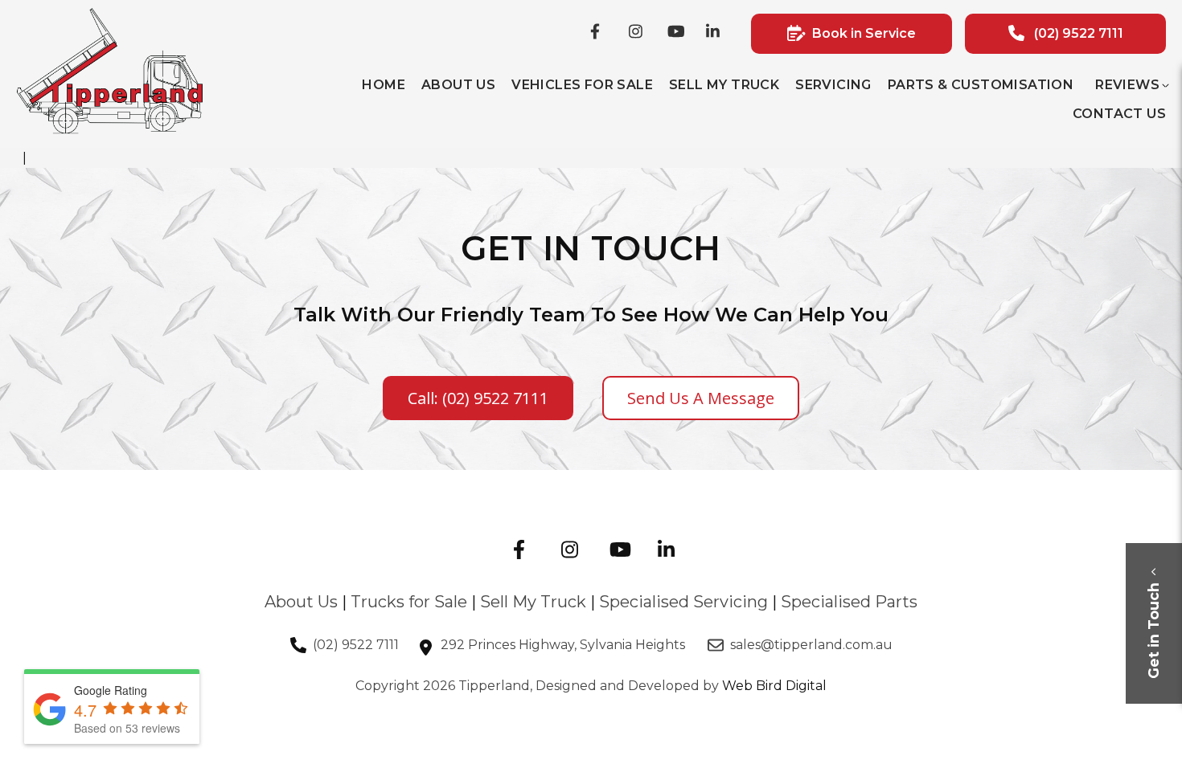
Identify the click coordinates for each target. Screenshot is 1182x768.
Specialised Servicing (683, 601)
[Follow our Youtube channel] (677, 34)
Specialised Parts (849, 601)
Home (383, 84)
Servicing (833, 84)
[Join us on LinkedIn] (715, 34)
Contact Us (1119, 113)
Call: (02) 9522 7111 (478, 398)
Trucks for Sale (409, 601)
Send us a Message (700, 398)
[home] (109, 130)
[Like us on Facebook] (599, 34)
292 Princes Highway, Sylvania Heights (564, 644)
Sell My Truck (724, 84)
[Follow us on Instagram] (638, 34)
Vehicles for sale (582, 84)
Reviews (1127, 84)
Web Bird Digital (774, 685)
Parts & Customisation (980, 84)
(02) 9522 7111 (356, 644)
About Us (458, 84)
